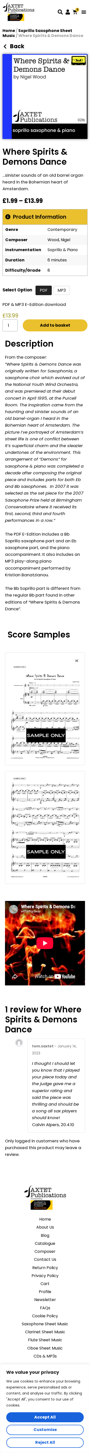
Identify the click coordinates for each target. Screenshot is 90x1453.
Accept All (45, 1417)
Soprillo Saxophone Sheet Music (37, 33)
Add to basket (55, 325)
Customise (45, 1430)
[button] (84, 12)
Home (8, 30)
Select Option (17, 290)
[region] (45, 1408)
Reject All (45, 1442)
